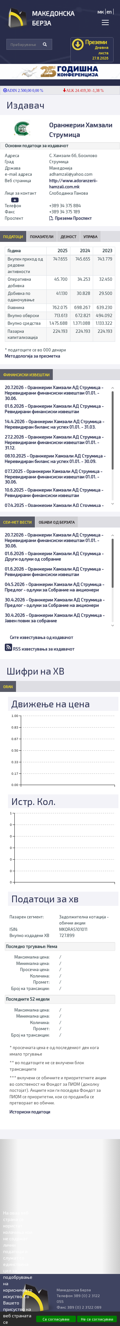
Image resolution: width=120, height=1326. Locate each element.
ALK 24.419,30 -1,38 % (79, 90)
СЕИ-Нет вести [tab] (17, 522)
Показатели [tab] (41, 236)
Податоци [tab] (13, 236)
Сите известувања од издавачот (41, 637)
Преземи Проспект (73, 218)
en (109, 11)
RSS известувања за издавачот (43, 648)
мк (101, 11)
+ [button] (14, 200)
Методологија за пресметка (32, 355)
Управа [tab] (90, 236)
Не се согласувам (97, 1319)
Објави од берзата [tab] (57, 522)
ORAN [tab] (8, 686)
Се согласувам (56, 1319)
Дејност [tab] (68, 236)
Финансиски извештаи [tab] (26, 374)
